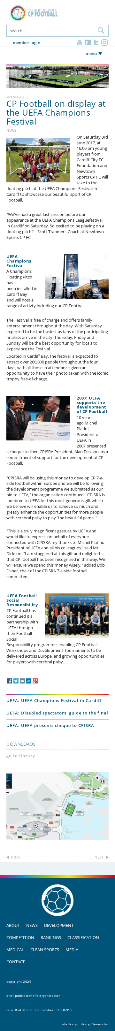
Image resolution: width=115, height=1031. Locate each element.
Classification (83, 937)
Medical (15, 949)
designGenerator (95, 1024)
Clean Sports (44, 949)
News (32, 925)
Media (71, 949)
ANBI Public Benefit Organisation (33, 995)
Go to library (20, 756)
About (13, 925)
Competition (20, 937)
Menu (91, 53)
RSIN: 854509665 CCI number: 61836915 (39, 1010)
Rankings (51, 937)
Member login (26, 42)
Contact (15, 962)
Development (58, 925)
